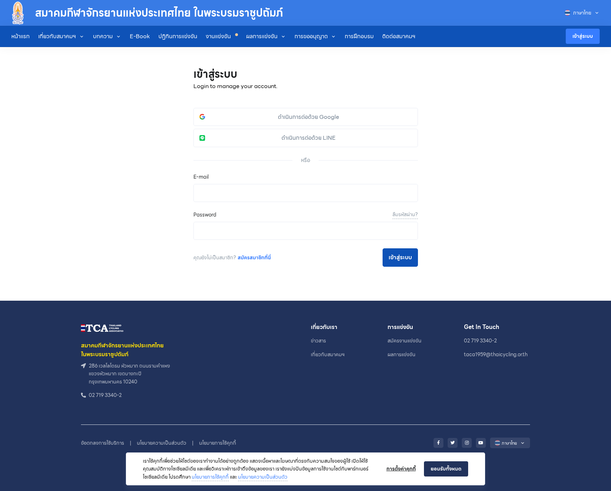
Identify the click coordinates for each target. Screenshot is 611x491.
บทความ (103, 36)
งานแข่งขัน (219, 36)
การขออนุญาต (311, 36)
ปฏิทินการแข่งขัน (177, 36)
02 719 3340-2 (480, 341)
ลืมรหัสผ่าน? (405, 214)
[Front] (102, 327)
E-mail (201, 177)
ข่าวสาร (318, 341)
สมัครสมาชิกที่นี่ (254, 257)
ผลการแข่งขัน (262, 36)
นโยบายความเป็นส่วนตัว (262, 477)
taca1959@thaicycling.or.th (496, 354)
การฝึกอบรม (359, 36)
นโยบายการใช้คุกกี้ (210, 477)
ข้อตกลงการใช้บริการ (102, 443)
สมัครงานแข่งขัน (404, 341)
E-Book (140, 36)
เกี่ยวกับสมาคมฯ (57, 36)
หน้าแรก (20, 36)
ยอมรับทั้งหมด (446, 469)
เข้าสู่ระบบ (582, 36)
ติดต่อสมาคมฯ (398, 36)
